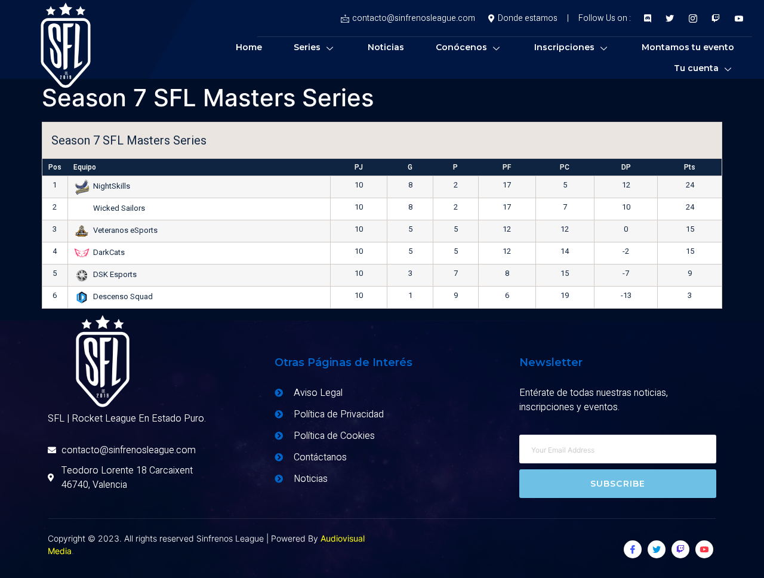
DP (626, 167)
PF (507, 167)
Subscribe (618, 483)
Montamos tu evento (688, 47)
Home (249, 47)
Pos (54, 167)
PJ (359, 167)
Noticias (386, 47)
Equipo (84, 167)
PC (564, 167)
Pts (689, 167)
